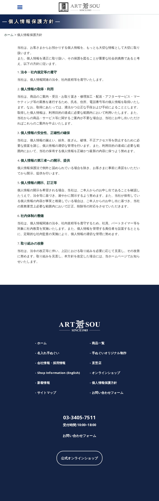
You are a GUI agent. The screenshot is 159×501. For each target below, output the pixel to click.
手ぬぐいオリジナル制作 (109, 353)
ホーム (42, 343)
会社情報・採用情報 (51, 363)
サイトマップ (46, 392)
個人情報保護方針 (104, 382)
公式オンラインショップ (79, 458)
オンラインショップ (106, 373)
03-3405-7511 (79, 417)
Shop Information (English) (58, 373)
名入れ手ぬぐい (48, 353)
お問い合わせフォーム (107, 392)
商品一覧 (98, 343)
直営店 (96, 363)
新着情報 (43, 382)
